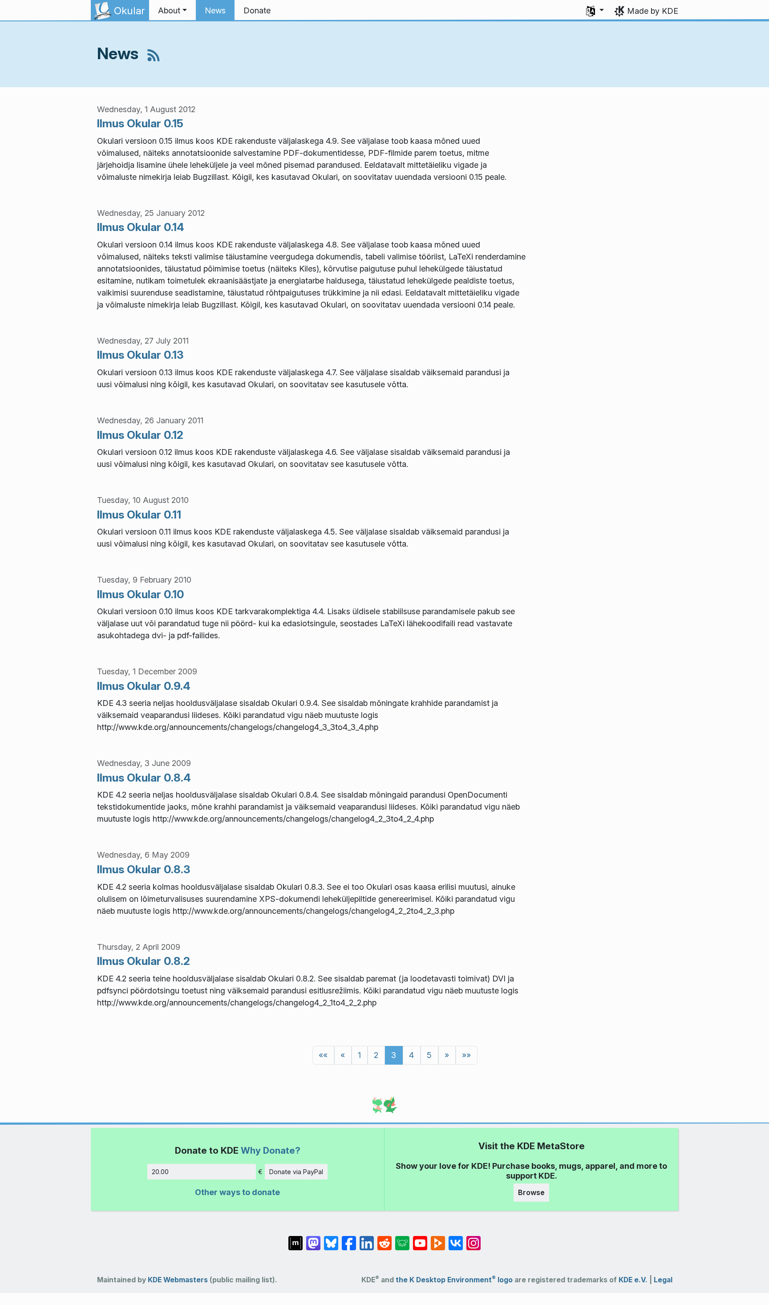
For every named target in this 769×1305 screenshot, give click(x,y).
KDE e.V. (633, 1280)
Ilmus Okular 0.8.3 (143, 869)
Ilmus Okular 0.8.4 (144, 777)
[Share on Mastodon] (313, 1238)
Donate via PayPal (296, 1171)
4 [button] (411, 1055)
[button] (172, 10)
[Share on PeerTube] (438, 1238)
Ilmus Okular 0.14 (140, 227)
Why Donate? (270, 1150)
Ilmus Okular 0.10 (140, 594)
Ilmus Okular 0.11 (139, 514)
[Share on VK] (456, 1238)
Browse (531, 1192)
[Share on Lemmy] (402, 1238)
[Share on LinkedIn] (367, 1238)
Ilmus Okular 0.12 (140, 435)
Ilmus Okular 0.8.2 (143, 961)
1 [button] (359, 1055)
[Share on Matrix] (295, 1238)
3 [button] (393, 1055)
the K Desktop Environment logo (454, 1280)
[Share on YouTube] (420, 1238)
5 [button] (429, 1055)
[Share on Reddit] (384, 1238)
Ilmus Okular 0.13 (140, 354)
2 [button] (376, 1055)
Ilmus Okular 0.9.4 (143, 686)
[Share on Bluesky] (331, 1238)
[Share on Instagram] (473, 1238)
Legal (663, 1280)
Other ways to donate (237, 1192)
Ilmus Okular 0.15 (140, 123)
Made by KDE (652, 11)
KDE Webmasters (178, 1280)
